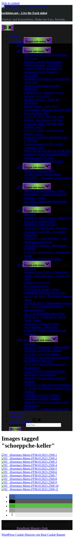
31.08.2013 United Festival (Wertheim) (47, 385)
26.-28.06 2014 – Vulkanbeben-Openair (48, 303)
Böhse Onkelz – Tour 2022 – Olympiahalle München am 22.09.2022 (47, 108)
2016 (20, 187)
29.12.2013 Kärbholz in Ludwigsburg (47, 347)
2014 (20, 265)
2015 (20, 210)
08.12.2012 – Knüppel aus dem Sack (46, 409)
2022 (20, 51)
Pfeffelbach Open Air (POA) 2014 (45, 292)
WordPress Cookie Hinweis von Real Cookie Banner (33, 534)
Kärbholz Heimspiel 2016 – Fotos (44, 191)
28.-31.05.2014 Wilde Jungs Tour (44, 313)
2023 (20, 45)
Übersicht (30, 214)
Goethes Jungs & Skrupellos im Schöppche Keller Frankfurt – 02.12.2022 (43, 72)
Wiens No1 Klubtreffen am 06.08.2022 (47, 151)
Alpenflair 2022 (33, 147)
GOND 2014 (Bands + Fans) (41, 289)
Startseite (14, 35)
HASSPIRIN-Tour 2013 (39, 361)
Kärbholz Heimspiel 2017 (39, 171)
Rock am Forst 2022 (36, 113)
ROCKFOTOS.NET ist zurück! (43, 161)
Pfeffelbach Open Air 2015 (40, 224)
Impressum (15, 415)
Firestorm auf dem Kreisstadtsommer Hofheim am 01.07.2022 (46, 156)
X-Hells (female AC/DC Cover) (43, 144)
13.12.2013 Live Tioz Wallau (41, 354)
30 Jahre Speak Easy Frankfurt (42, 174)
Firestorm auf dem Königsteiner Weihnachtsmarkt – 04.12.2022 (43, 63)
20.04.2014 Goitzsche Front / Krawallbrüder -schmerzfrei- (41, 325)
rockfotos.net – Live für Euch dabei (24, 13)
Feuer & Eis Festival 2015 (40, 221)
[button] (12, 497)
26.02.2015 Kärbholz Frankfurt (43, 259)
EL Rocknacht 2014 (36, 286)
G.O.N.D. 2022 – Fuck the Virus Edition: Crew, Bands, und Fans (44, 118)
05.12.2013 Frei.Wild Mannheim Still (46, 357)
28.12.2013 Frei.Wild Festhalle (42, 350)
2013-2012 (23, 340)
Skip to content (11, 3)
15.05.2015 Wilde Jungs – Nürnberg (46, 228)
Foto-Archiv (16, 41)
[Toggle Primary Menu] (8, 27)
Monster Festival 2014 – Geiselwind (46, 272)
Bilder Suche (17, 412)
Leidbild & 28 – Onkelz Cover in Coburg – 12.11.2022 (44, 94)
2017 (20, 167)
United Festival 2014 (36, 282)
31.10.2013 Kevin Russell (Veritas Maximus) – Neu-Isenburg (44, 373)
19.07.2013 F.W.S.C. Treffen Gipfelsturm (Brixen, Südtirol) (42, 397)
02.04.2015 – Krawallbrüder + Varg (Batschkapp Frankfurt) (45, 240)
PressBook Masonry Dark (32, 528)
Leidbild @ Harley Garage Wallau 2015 (48, 218)
